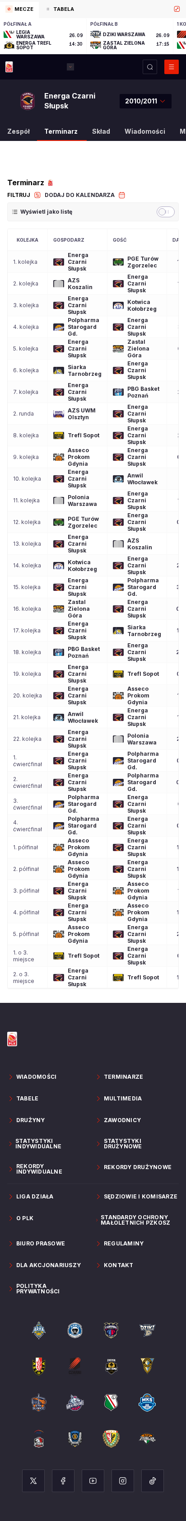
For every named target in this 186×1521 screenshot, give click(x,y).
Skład (101, 131)
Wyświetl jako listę (46, 211)
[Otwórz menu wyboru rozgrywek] (70, 66)
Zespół (18, 131)
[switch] (166, 211)
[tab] (19, 10)
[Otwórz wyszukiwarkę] (150, 67)
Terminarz (61, 131)
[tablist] (93, 9)
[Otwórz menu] (171, 67)
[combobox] (146, 101)
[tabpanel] (93, 36)
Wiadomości (145, 131)
